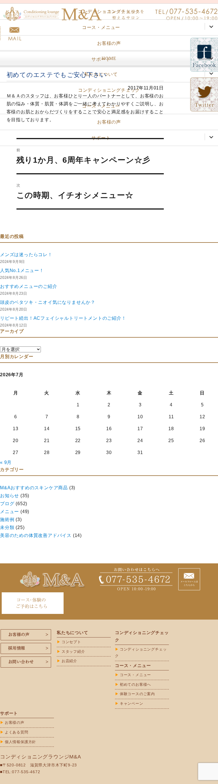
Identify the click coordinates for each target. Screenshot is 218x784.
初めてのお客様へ (135, 684)
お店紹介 (69, 661)
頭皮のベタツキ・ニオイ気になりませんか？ (47, 302)
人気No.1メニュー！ (22, 270)
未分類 (7, 527)
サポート (100, 59)
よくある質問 (16, 732)
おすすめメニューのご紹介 (28, 286)
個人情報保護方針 (20, 742)
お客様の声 (109, 43)
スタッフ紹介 (73, 651)
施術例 (7, 519)
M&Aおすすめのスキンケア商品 (34, 487)
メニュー (9, 511)
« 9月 (6, 462)
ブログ (7, 503)
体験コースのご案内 (137, 694)
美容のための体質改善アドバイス (36, 535)
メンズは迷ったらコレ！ (26, 254)
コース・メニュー (101, 27)
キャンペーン (131, 703)
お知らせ (9, 495)
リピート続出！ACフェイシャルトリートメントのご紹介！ (63, 318)
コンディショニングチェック (109, 11)
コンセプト (71, 642)
